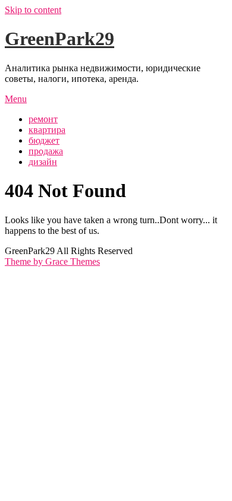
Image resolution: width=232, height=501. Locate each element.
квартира (47, 130)
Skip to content (33, 10)
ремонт (43, 119)
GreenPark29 (59, 38)
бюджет (44, 140)
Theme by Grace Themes (52, 261)
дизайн (43, 162)
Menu (16, 99)
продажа (46, 151)
